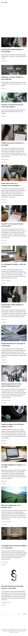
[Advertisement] (14, 20)
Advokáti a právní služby (5, 400)
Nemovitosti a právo (4, 159)
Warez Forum (4, 2)
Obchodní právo (4, 359)
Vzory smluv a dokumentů (6, 280)
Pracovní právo (4, 240)
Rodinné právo (4, 440)
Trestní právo (3, 60)
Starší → (25, 614)
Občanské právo (4, 199)
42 (18, 614)
